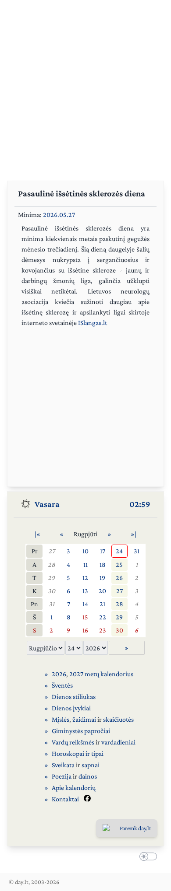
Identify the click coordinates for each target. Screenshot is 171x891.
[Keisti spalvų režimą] (146, 858)
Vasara (47, 504)
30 (51, 590)
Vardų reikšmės (73, 742)
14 (85, 604)
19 (102, 577)
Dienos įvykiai (71, 708)
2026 (59, 674)
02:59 (139, 504)
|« (37, 534)
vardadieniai (118, 742)
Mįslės (60, 719)
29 (51, 577)
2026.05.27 (59, 214)
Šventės (62, 685)
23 (102, 630)
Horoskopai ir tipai (77, 753)
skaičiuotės (118, 719)
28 (51, 564)
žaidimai (84, 719)
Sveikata (63, 765)
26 (119, 577)
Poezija (61, 776)
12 (85, 577)
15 (85, 617)
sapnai (91, 765)
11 (85, 564)
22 (102, 617)
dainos (87, 776)
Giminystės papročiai (81, 730)
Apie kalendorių (74, 787)
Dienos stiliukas (74, 696)
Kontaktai (65, 799)
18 (103, 564)
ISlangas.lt (92, 322)
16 (85, 630)
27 (51, 551)
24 (119, 551)
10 (85, 551)
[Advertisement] (85, 85)
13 (85, 590)
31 (136, 551)
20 (102, 590)
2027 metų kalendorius (101, 674)
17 (102, 551)
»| (133, 534)
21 (102, 604)
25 (119, 564)
